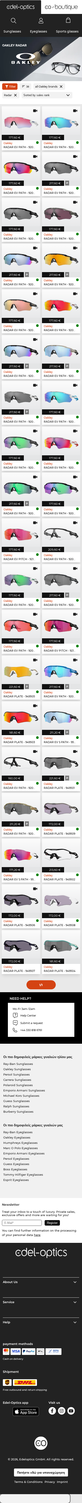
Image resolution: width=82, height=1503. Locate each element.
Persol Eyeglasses (16, 1158)
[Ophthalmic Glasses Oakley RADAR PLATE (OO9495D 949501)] (61, 761)
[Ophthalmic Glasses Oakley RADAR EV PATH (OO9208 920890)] (21, 624)
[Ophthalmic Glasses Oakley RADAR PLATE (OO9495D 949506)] (21, 898)
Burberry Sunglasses (18, 1111)
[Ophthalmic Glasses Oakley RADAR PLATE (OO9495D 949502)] (61, 853)
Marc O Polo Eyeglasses (20, 1148)
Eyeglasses (38, 31)
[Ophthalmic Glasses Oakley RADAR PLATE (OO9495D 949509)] (61, 807)
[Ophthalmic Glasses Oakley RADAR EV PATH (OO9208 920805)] (61, 441)
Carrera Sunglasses (17, 1079)
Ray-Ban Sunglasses (18, 1064)
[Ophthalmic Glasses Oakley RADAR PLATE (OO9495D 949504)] (61, 944)
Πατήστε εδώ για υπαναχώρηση (41, 1472)
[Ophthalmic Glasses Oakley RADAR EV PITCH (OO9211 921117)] (61, 624)
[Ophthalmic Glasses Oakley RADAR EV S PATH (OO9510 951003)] (21, 853)
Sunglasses (12, 31)
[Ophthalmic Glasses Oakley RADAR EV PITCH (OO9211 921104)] (21, 532)
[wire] (53, 1351)
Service (8, 1302)
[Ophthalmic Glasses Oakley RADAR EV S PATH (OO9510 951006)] (61, 715)
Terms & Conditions (28, 1482)
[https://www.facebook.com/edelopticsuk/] (52, 1411)
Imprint (62, 1482)
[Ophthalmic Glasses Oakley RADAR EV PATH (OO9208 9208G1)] (21, 807)
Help (6, 1322)
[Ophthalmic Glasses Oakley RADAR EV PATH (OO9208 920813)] (61, 532)
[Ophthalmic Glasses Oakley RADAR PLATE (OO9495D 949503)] (21, 715)
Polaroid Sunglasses (18, 1085)
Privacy (50, 1482)
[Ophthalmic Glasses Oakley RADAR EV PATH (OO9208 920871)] (21, 578)
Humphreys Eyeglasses (20, 1142)
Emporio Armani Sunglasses (24, 1090)
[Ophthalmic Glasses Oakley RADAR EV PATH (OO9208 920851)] (61, 166)
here (37, 1235)
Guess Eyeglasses (16, 1164)
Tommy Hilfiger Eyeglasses (23, 1174)
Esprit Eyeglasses (16, 1180)
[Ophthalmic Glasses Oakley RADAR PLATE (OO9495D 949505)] (21, 670)
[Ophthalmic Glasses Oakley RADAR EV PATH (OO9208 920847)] (21, 120)
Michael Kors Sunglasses (21, 1095)
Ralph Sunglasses (16, 1106)
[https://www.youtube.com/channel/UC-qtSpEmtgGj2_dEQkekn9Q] (71, 1411)
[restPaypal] (29, 1351)
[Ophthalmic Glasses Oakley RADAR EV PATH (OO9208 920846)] (21, 166)
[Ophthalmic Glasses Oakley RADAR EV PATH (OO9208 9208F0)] (21, 487)
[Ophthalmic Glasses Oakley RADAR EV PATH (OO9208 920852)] (21, 212)
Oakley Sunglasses (17, 1069)
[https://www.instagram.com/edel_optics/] (61, 1411)
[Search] (13, 20)
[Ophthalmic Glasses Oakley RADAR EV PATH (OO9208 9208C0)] (21, 349)
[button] (20, 7)
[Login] (41, 20)
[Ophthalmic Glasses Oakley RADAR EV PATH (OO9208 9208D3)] (61, 578)
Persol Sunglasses (16, 1074)
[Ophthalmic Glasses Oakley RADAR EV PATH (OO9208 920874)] (21, 761)
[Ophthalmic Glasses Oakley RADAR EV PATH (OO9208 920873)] (61, 120)
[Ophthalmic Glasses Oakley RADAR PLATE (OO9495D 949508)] (61, 898)
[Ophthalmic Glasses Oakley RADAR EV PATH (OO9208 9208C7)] (21, 303)
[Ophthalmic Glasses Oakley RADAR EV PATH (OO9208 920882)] (61, 212)
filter (12, 86)
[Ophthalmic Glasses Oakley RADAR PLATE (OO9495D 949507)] (21, 944)
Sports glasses (67, 31)
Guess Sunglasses (16, 1101)
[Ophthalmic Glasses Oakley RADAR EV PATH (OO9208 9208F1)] (61, 670)
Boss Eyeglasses (15, 1169)
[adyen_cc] (6, 1351)
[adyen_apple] (40, 1351)
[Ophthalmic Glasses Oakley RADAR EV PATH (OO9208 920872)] (61, 303)
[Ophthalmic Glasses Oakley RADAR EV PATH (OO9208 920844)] (61, 487)
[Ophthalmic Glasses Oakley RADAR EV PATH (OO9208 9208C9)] (61, 258)
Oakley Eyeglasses (16, 1137)
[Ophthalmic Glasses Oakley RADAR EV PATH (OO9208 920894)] (21, 395)
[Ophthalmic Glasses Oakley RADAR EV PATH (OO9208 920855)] (21, 258)
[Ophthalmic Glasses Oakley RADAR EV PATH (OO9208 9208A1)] (21, 441)
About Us (10, 1282)
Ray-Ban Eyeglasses (18, 1132)
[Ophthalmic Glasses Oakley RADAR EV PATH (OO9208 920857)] (61, 395)
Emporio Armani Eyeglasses (24, 1153)
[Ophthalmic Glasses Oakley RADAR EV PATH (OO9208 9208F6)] (61, 349)
